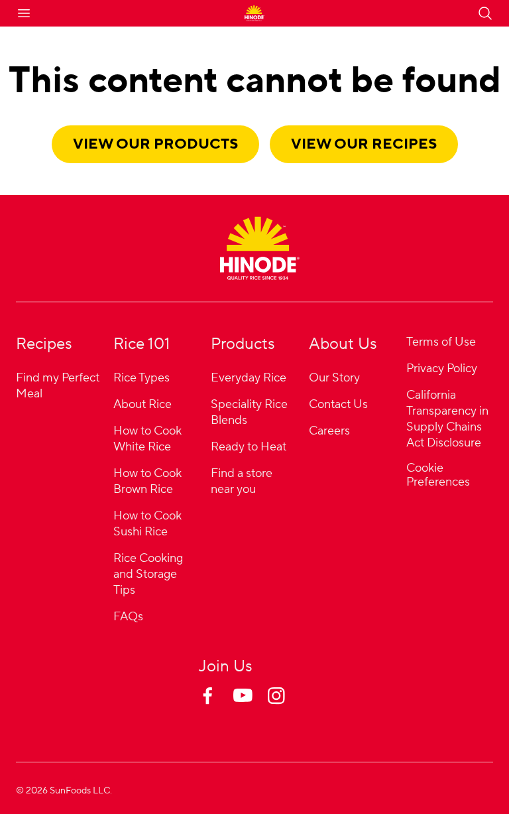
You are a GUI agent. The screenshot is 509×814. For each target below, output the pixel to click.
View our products (155, 144)
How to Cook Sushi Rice (147, 523)
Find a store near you (241, 481)
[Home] (260, 248)
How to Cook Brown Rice (147, 481)
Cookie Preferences (438, 475)
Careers (329, 431)
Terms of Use (441, 342)
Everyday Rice (248, 377)
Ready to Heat (248, 446)
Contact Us (338, 404)
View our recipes (364, 144)
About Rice (142, 404)
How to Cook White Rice (147, 438)
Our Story (334, 377)
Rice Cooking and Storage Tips (148, 574)
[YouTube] (254, 708)
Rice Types (141, 377)
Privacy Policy (441, 368)
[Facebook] (220, 708)
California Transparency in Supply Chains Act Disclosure (447, 418)
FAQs (128, 616)
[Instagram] (289, 708)
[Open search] (485, 13)
